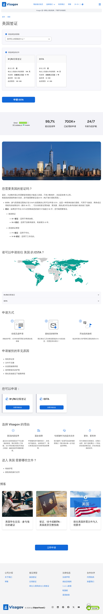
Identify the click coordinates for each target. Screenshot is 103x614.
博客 (69, 4)
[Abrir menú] (100, 4)
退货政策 (66, 595)
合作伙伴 (91, 572)
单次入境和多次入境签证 (39, 586)
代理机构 (90, 577)
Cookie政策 (67, 586)
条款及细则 (67, 581)
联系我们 (61, 4)
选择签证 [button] (49, 4)
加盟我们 (90, 581)
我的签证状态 (38, 4)
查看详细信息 (17, 407)
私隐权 (65, 590)
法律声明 (66, 577)
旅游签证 (33, 577)
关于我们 (8, 577)
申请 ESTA (18, 99)
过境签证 (33, 581)
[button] (78, 4)
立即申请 (51, 547)
